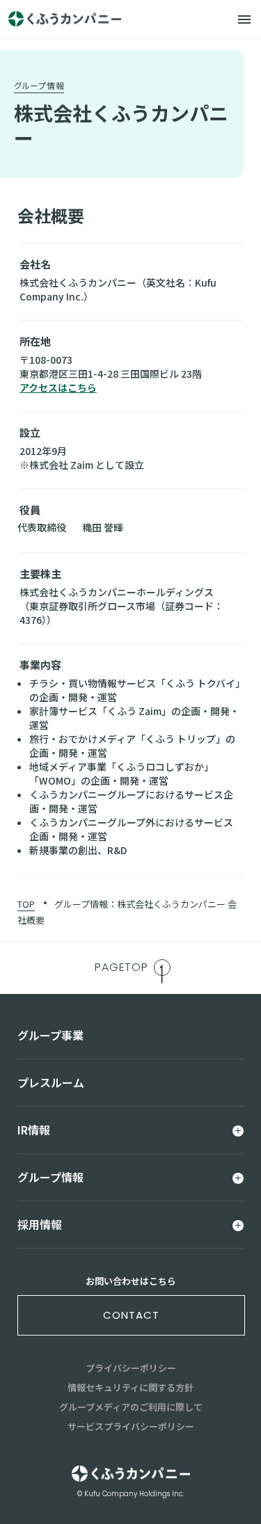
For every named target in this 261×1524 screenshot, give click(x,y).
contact (131, 1315)
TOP (26, 904)
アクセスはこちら (58, 387)
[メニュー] (244, 19)
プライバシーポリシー (131, 1367)
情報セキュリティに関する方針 (130, 1387)
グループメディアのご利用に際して (131, 1406)
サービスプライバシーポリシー (131, 1426)
